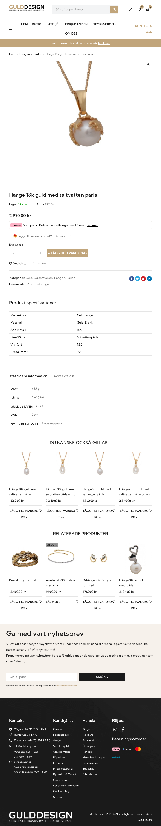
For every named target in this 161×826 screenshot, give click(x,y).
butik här (104, 43)
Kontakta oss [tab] (64, 376)
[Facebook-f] (123, 729)
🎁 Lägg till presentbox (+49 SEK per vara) (42, 236)
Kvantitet (16, 245)
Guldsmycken (43, 278)
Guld (29, 278)
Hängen (24, 54)
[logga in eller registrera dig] (131, 9)
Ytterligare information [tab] (28, 376)
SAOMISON (145, 819)
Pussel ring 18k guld (22, 580)
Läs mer (92, 225)
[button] (148, 64)
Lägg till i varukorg (69, 253)
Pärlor (38, 54)
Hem (12, 54)
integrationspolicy (66, 685)
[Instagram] (115, 729)
